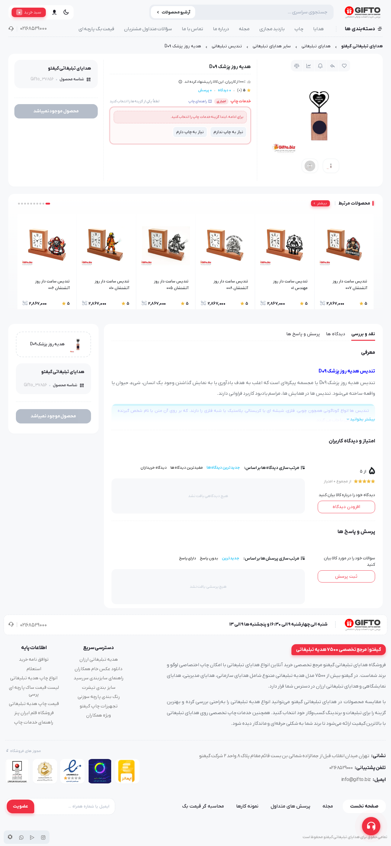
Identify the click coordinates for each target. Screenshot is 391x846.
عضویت (20, 806)
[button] (48, 204)
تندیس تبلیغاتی (227, 46)
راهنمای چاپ (197, 101)
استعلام (34, 669)
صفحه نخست (364, 806)
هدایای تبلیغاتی (316, 46)
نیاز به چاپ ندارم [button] (228, 132)
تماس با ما (192, 29)
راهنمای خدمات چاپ (33, 722)
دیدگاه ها (335, 334)
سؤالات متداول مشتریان (148, 29)
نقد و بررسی (363, 334)
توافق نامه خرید (34, 659)
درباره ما (221, 29)
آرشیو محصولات (176, 12)
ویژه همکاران (98, 715)
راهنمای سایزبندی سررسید (99, 678)
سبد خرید (29, 12)
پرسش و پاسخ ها (303, 334)
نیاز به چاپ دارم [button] (190, 132)
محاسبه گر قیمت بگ (203, 806)
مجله (244, 29)
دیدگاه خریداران (154, 467)
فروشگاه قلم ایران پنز (34, 713)
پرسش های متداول (290, 806)
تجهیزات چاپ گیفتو (99, 706)
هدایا (318, 29)
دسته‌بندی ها (360, 29)
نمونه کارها (247, 806)
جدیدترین (230, 558)
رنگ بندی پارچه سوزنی (99, 697)
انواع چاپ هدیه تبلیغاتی (33, 678)
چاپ (298, 29)
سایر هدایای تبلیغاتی (272, 46)
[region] (195, 48)
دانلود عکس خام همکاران (98, 669)
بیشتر (322, 203)
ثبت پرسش (346, 576)
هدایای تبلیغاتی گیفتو (362, 46)
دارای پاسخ (187, 558)
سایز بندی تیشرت (98, 687)
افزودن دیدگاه (346, 507)
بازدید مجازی (272, 29)
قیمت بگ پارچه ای (97, 29)
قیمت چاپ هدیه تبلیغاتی (34, 704)
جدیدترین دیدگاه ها (223, 467)
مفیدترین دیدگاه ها (186, 467)
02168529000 (33, 28)
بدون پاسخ (209, 558)
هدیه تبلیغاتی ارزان (98, 659)
